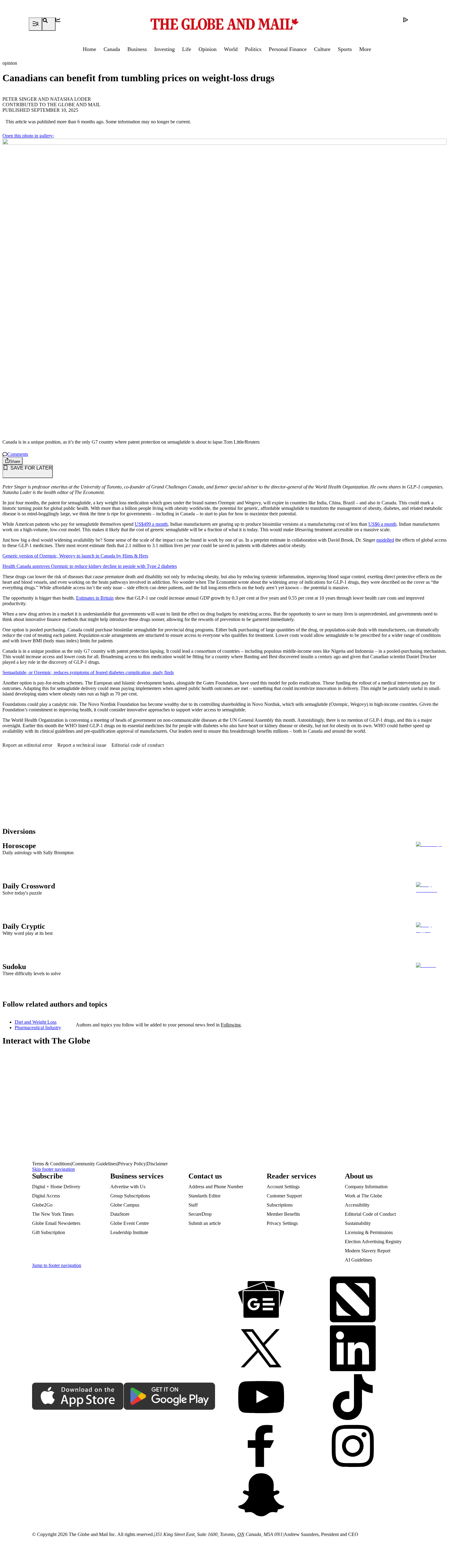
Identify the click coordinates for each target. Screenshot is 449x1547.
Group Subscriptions (130, 1195)
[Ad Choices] (410, 24)
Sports (345, 49)
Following (231, 1024)
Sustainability (358, 1223)
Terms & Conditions (51, 1163)
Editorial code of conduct (137, 745)
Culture (322, 49)
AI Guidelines (358, 1259)
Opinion (208, 49)
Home (89, 49)
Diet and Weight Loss (36, 1022)
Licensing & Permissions (369, 1232)
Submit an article (204, 1223)
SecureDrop (200, 1214)
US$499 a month (151, 524)
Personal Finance (288, 49)
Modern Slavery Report (367, 1250)
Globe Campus (124, 1204)
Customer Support (284, 1195)
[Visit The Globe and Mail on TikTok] (353, 1397)
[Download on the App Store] (78, 1396)
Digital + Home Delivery (56, 1186)
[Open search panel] (49, 24)
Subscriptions (280, 1204)
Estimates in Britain (95, 598)
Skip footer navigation (53, 1169)
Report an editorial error (27, 745)
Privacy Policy (132, 1163)
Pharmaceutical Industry (38, 1027)
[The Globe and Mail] (224, 24)
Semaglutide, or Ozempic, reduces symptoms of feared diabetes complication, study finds (88, 672)
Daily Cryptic (23, 926)
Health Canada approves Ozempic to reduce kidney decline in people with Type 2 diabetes (89, 566)
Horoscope (19, 846)
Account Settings (283, 1186)
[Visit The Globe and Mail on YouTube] (261, 1397)
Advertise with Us (127, 1186)
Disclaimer (157, 1163)
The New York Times (53, 1214)
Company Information (366, 1186)
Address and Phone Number (215, 1186)
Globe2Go (42, 1204)
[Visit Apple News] (353, 1300)
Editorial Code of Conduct (370, 1214)
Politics (253, 49)
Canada (112, 49)
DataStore (120, 1214)
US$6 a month (382, 524)
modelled (385, 540)
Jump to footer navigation (56, 1265)
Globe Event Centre (129, 1223)
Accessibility (357, 1204)
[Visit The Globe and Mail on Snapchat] (261, 1495)
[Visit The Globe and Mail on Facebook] (261, 1446)
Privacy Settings (282, 1223)
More (365, 49)
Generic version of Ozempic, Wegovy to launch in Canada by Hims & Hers (75, 555)
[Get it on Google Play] (169, 1396)
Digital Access (46, 1195)
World (231, 49)
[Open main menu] (35, 24)
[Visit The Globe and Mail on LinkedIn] (353, 1348)
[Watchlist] (62, 24)
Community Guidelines (94, 1163)
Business (137, 49)
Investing (164, 49)
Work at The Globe (363, 1195)
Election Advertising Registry (373, 1241)
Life (186, 49)
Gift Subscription (48, 1232)
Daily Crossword (28, 886)
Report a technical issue (82, 745)
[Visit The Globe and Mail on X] (261, 1348)
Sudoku (14, 967)
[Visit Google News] (261, 1300)
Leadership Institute (129, 1232)
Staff (193, 1204)
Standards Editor (204, 1195)
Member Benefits (283, 1214)
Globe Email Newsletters (56, 1223)
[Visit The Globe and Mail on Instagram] (353, 1446)
